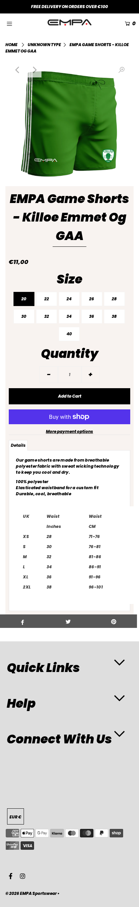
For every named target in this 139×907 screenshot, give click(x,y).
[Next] (34, 70)
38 (114, 316)
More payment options (69, 431)
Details (18, 445)
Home (11, 44)
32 (46, 316)
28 (114, 299)
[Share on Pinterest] (114, 621)
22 (46, 299)
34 (69, 316)
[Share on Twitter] (68, 621)
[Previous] (17, 70)
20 (23, 299)
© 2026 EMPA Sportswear (31, 893)
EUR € (15, 817)
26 (91, 299)
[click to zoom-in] (121, 70)
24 (69, 299)
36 (91, 316)
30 (23, 316)
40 (69, 334)
